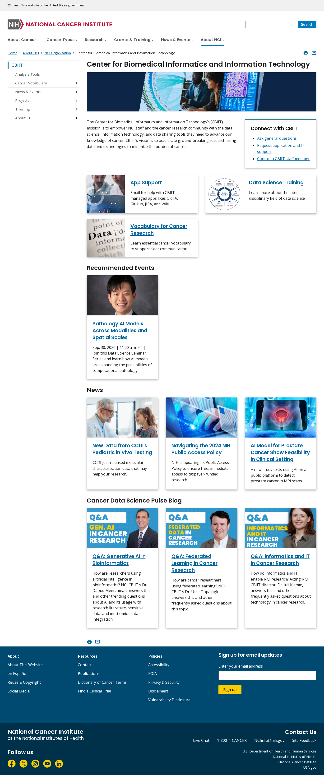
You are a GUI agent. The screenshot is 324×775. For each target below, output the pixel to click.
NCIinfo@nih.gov (269, 740)
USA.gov (309, 767)
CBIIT (17, 65)
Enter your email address (240, 666)
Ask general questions (277, 138)
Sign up (230, 689)
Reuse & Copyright (24, 682)
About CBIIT (25, 117)
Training (22, 109)
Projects (22, 100)
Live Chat (201, 740)
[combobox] (271, 24)
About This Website (25, 664)
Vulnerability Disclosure (169, 699)
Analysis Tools (27, 74)
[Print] (305, 52)
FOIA (152, 673)
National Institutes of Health (294, 756)
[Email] (313, 52)
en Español (17, 673)
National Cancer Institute (297, 762)
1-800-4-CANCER (232, 740)
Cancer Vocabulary (31, 83)
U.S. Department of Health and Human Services (279, 751)
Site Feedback (304, 740)
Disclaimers (158, 691)
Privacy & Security (164, 682)
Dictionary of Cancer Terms (102, 682)
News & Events (28, 91)
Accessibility (158, 664)
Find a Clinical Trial (94, 691)
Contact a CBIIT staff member (283, 158)
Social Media (19, 691)
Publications (89, 673)
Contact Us (87, 664)
